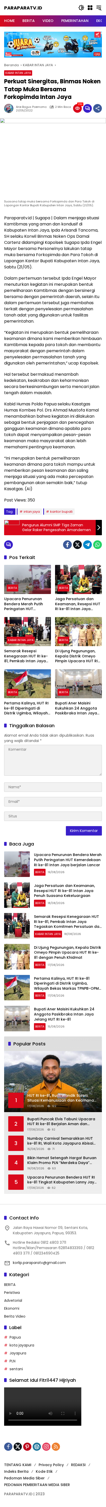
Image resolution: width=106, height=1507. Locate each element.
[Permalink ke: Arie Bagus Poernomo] (10, 108)
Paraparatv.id (23, 8)
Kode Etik (44, 1471)
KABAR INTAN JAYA (18, 73)
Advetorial (13, 1300)
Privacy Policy (51, 1464)
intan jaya (32, 511)
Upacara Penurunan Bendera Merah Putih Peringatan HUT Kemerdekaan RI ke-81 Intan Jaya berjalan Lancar (25, 604)
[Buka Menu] (90, 8)
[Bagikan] (97, 108)
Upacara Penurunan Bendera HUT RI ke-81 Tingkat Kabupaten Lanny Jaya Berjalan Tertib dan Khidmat (62, 1180)
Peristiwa (12, 1292)
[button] (81, 8)
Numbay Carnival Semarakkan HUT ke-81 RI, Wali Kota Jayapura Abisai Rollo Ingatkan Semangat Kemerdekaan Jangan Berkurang (60, 1141)
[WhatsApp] (97, 544)
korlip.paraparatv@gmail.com (39, 1262)
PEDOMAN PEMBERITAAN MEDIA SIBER (37, 1484)
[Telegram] (87, 544)
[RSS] (56, 1447)
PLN (12, 1361)
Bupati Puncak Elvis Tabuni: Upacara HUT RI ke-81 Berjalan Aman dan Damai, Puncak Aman (61, 1122)
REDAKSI (78, 1464)
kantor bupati (61, 511)
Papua (15, 1337)
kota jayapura (22, 1345)
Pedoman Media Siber (24, 1478)
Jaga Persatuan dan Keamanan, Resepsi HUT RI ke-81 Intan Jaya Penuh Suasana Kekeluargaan (77, 604)
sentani (16, 1369)
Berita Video (14, 1316)
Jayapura (18, 1353)
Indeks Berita (16, 1471)
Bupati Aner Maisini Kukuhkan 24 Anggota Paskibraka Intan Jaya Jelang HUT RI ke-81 (76, 708)
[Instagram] (46, 1447)
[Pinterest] (27, 1447)
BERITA (12, 588)
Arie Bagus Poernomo (31, 107)
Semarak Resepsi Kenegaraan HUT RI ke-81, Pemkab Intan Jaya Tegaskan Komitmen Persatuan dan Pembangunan (26, 656)
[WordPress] (37, 1447)
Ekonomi (11, 1308)
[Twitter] (77, 544)
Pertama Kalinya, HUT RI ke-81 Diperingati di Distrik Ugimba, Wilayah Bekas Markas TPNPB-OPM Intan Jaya (26, 708)
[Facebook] (67, 544)
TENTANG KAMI (17, 1464)
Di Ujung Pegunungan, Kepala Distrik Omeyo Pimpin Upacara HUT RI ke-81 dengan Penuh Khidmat (76, 656)
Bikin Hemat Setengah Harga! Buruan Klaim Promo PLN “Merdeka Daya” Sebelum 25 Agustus (61, 1161)
